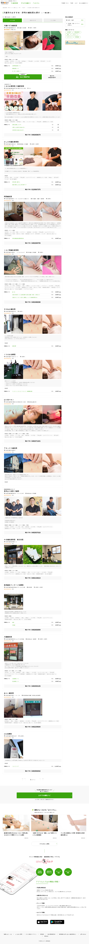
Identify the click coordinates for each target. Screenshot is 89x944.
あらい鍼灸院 (9, 693)
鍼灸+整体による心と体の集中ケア (19, 184)
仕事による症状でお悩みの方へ (18, 127)
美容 (68, 34)
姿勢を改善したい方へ (16, 124)
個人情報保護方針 (51, 934)
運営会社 (46, 936)
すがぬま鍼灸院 (10, 309)
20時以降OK (76, 32)
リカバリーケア (15, 766)
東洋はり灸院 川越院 (11, 491)
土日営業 (69, 32)
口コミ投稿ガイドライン (31, 934)
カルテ (76, 3)
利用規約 (42, 934)
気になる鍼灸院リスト (83, 3)
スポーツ (74, 34)
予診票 (71, 3)
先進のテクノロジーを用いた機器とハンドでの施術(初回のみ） (25, 297)
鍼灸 (13, 622)
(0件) (13, 90)
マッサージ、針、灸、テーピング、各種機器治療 (22, 391)
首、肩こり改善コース (16, 71)
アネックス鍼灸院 (10, 448)
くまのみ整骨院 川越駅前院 (14, 86)
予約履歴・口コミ (65, 3)
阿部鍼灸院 (8, 196)
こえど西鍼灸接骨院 (11, 250)
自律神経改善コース (16, 65)
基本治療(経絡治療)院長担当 (18, 238)
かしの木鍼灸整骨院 (11, 142)
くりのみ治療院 (10, 354)
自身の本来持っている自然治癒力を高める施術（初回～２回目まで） (26, 294)
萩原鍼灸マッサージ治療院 (14, 585)
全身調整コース (15, 678)
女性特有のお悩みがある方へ (18, 130)
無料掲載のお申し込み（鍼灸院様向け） (68, 934)
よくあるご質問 (18, 934)
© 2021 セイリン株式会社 (44, 940)
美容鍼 (13, 625)
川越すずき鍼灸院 (10, 25)
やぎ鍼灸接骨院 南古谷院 (13, 539)
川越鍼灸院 (8, 637)
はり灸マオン (9, 399)
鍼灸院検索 (15, 3)
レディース (69, 37)
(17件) (14, 29)
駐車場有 (77, 37)
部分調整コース (15, 681)
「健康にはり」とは (7, 934)
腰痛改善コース (15, 68)
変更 (82, 20)
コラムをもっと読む (44, 843)
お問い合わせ (83, 934)
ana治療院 (8, 734)
